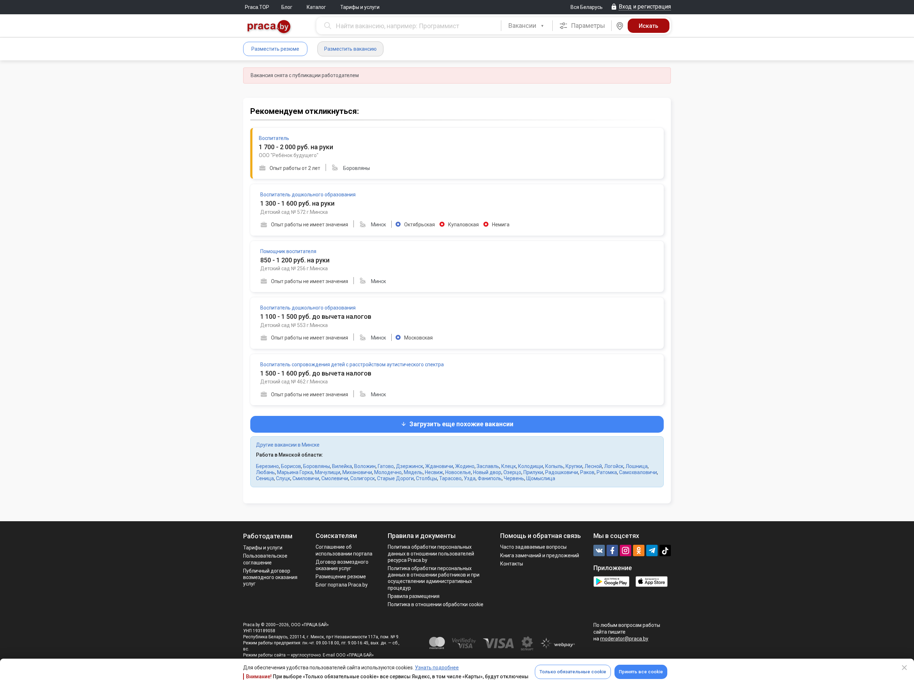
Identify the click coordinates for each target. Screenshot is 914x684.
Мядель (413, 472)
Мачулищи (327, 472)
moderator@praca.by (624, 639)
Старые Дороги (395, 478)
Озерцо (512, 472)
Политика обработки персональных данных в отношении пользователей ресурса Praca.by (431, 553)
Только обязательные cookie (572, 671)
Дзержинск (409, 466)
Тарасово (450, 478)
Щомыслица (540, 478)
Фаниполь (490, 478)
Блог (286, 7)
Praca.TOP (257, 7)
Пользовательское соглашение (265, 559)
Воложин (365, 466)
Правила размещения (414, 596)
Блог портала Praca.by (342, 585)
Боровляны (316, 466)
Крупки (574, 466)
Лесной (593, 466)
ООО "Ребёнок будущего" (288, 155)
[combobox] (526, 25)
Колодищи (530, 466)
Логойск (613, 466)
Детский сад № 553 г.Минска (294, 325)
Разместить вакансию (350, 49)
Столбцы (426, 478)
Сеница (265, 478)
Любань (265, 472)
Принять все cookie (641, 671)
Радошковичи (561, 472)
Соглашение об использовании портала (344, 550)
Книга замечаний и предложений (539, 555)
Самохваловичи (638, 472)
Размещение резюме (341, 576)
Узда (470, 478)
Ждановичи (439, 466)
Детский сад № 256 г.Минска (294, 268)
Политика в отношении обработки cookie (435, 604)
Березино (267, 466)
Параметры (587, 25)
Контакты (511, 564)
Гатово (386, 466)
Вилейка (342, 466)
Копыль (554, 466)
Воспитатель (274, 138)
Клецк (508, 466)
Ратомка (607, 472)
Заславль (488, 466)
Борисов (291, 466)
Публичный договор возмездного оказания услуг (270, 577)
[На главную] (269, 27)
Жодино (464, 466)
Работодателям (267, 536)
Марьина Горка (295, 472)
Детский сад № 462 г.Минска (294, 381)
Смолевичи (334, 478)
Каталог (316, 7)
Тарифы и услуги (360, 7)
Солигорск (362, 478)
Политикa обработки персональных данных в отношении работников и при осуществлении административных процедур (433, 578)
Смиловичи (305, 478)
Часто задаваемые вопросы (533, 547)
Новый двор (487, 472)
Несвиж (434, 472)
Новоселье (458, 472)
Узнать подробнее (437, 667)
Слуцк (283, 478)
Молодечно (388, 472)
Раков (587, 472)
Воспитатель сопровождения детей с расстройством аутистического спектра (352, 364)
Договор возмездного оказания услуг (342, 565)
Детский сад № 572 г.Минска (294, 212)
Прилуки (533, 472)
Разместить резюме (275, 49)
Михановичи (357, 472)
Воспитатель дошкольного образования (308, 194)
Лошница (637, 466)
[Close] (904, 667)
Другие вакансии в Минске (288, 445)
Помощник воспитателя (288, 251)
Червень (514, 478)
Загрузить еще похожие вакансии (461, 424)
